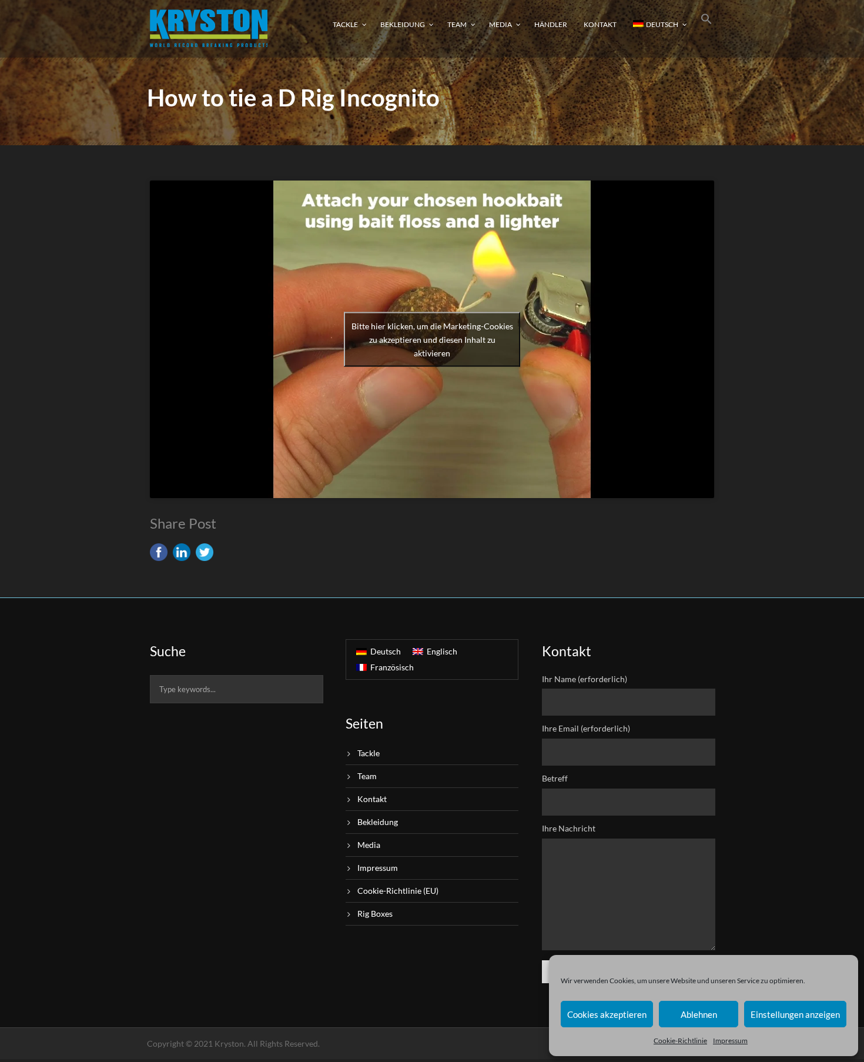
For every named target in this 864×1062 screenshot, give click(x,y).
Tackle (345, 24)
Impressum (730, 1040)
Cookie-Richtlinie (680, 1040)
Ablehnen (699, 1014)
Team (457, 24)
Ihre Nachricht (568, 828)
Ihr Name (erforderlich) (584, 679)
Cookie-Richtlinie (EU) (397, 891)
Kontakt (600, 24)
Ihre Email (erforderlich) (586, 728)
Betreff (555, 778)
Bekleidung (402, 24)
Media (500, 24)
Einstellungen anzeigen (795, 1014)
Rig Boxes (375, 914)
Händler (550, 24)
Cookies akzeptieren (607, 1014)
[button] (706, 28)
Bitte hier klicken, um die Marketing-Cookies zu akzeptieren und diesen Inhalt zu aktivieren (432, 339)
